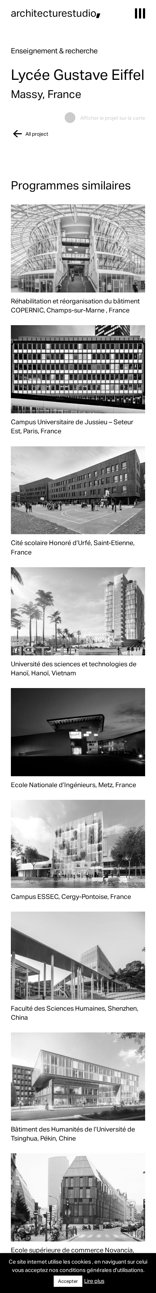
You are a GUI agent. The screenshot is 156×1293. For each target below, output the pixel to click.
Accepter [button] (68, 1281)
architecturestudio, (56, 12)
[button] (140, 13)
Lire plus (94, 1280)
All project (36, 134)
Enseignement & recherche (54, 50)
